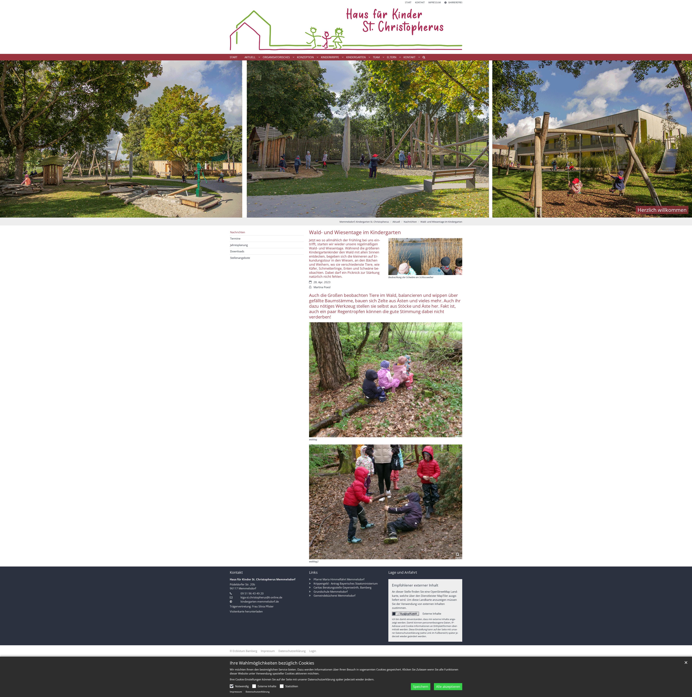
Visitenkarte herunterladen (246, 611)
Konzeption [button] (305, 57)
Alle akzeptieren (448, 686)
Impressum (236, 691)
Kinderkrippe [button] (330, 57)
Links (313, 572)
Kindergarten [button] (356, 57)
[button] (422, 57)
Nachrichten (410, 221)
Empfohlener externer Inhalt (415, 585)
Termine (235, 238)
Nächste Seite (684, 139)
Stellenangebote (240, 258)
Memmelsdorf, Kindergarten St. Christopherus (364, 221)
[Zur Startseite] (346, 29)
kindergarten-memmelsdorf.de (260, 601)
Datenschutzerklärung (258, 691)
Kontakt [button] (409, 57)
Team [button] (376, 57)
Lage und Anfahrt (402, 572)
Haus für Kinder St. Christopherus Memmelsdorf (262, 579)
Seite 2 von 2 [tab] (349, 214)
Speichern (420, 686)
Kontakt (236, 572)
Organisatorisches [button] (276, 57)
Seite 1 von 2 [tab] (343, 214)
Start (233, 57)
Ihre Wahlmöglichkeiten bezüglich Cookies (272, 663)
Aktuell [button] (250, 57)
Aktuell (396, 221)
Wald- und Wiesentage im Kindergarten (441, 221)
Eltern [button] (391, 57)
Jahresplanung (239, 245)
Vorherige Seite (7, 139)
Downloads (237, 251)
